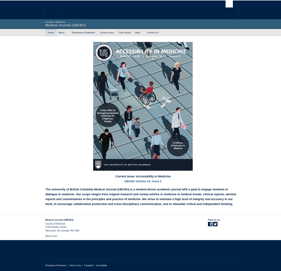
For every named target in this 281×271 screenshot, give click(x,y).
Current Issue (107, 32)
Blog (137, 32)
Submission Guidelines (83, 32)
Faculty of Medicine (55, 223)
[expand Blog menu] (143, 32)
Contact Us (152, 32)
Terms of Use (75, 265)
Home (51, 32)
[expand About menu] (67, 32)
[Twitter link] (215, 225)
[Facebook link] (210, 225)
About (61, 32)
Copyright (88, 265)
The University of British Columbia (52, 9)
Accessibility (101, 265)
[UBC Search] (229, 3)
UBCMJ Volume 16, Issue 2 (143, 181)
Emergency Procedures (55, 265)
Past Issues (125, 32)
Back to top (51, 235)
